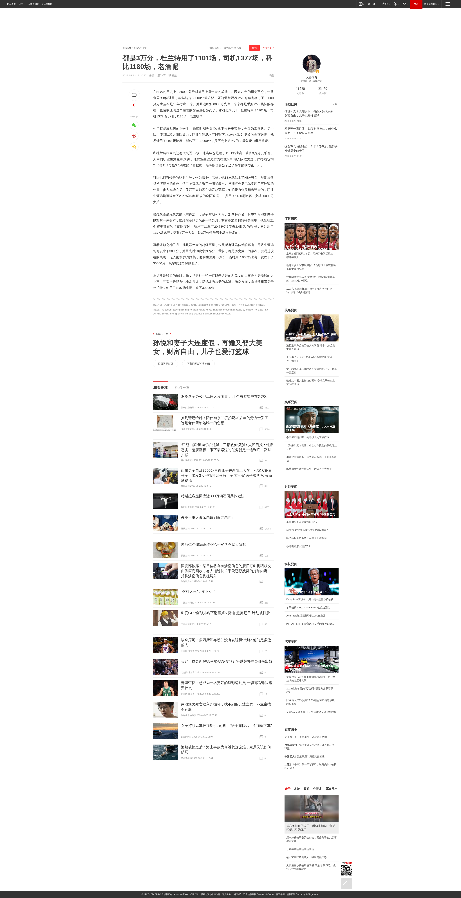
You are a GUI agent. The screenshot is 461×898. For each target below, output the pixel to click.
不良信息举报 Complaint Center (258, 894)
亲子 (288, 788)
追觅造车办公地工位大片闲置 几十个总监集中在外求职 (224, 396)
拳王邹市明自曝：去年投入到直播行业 (307, 437)
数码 (306, 788)
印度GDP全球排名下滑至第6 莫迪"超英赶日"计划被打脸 (225, 613)
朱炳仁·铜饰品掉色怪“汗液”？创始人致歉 (213, 544)
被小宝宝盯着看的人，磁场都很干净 (306, 857)
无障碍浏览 (33, 4)
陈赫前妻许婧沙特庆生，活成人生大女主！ (310, 468)
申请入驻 (267, 48)
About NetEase (180, 894)
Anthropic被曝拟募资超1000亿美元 (306, 615)
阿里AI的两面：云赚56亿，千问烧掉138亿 (310, 623)
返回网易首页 (165, 363)
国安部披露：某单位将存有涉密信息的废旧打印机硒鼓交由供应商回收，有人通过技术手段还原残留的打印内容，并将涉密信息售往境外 (226, 571)
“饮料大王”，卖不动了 (198, 591)
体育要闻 (291, 218)
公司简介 (194, 894)
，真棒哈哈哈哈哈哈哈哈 (300, 849)
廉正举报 (280, 894)
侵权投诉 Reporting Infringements (303, 894)
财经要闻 (291, 486)
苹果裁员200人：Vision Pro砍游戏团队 (308, 607)
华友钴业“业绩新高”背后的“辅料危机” (307, 530)
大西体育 (161, 75)
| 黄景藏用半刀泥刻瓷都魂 (305, 756)
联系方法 (205, 894)
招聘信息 (215, 894)
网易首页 (11, 4)
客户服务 (226, 894)
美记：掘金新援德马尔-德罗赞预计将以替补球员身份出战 (226, 661)
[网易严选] (385, 4)
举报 (271, 75)
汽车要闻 (291, 641)
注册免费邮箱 (430, 4)
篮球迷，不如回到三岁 (311, 81)
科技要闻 (291, 564)
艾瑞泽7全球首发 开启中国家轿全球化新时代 (311, 712)
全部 (334, 104)
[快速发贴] (134, 95)
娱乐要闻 (291, 402)
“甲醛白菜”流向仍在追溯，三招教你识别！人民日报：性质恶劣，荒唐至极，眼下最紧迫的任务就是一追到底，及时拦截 (227, 450)
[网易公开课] (372, 4)
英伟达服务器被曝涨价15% (301, 522)
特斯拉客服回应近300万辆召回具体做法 (213, 496)
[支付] (396, 4)
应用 (21, 4)
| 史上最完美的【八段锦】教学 (306, 737)
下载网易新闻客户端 (198, 363)
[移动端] (361, 4)
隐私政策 (237, 894)
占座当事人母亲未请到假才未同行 (208, 517)
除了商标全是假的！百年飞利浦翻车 (306, 538)
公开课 (317, 788)
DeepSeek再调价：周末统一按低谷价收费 (310, 599)
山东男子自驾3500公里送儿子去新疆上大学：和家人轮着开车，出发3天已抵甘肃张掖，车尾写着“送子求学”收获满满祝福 (226, 475)
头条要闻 (291, 310)
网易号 (136, 48)
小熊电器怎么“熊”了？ (298, 546)
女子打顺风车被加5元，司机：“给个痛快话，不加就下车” (226, 726)
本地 (297, 788)
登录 (416, 4)
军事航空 (331, 788)
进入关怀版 (47, 4)
